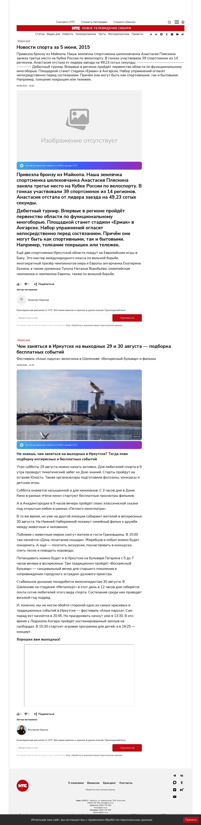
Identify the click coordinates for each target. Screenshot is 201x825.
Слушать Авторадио (94, 22)
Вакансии (93, 783)
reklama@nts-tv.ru (100, 812)
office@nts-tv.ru (107, 803)
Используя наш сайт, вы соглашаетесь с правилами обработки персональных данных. (92, 820)
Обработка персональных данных (100, 790)
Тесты (102, 34)
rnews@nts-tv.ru (100, 807)
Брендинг (109, 783)
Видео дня (53, 34)
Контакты (125, 783)
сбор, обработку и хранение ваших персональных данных (94, 325)
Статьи (40, 34)
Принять (191, 819)
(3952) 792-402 (105, 805)
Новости (67, 34)
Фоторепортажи (118, 34)
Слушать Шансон (124, 22)
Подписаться (127, 318)
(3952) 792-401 (93, 803)
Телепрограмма (85, 34)
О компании (76, 783)
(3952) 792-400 (104, 810)
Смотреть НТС (65, 22)
